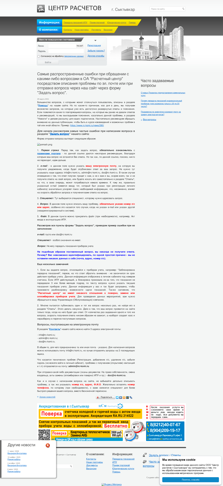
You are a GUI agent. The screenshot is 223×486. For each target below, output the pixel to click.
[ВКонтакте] (120, 397)
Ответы (176, 455)
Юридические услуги (116, 23)
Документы (96, 30)
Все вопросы (149, 120)
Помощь (132, 23)
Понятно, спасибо (190, 479)
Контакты (68, 30)
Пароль (42, 51)
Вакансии (108, 30)
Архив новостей (47, 397)
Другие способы (96, 56)
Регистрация (94, 45)
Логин (41, 46)
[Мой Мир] (127, 397)
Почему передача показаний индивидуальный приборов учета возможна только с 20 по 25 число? (161, 103)
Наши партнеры (82, 30)
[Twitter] (117, 397)
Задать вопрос (59, 134)
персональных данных (74, 56)
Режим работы (14, 459)
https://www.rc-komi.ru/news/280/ (87, 125)
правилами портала (49, 153)
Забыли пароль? (96, 51)
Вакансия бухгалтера (17, 453)
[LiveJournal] (131, 397)
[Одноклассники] (124, 397)
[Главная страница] (69, 6)
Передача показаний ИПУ (75, 23)
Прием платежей (97, 23)
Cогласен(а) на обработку (62, 56)
